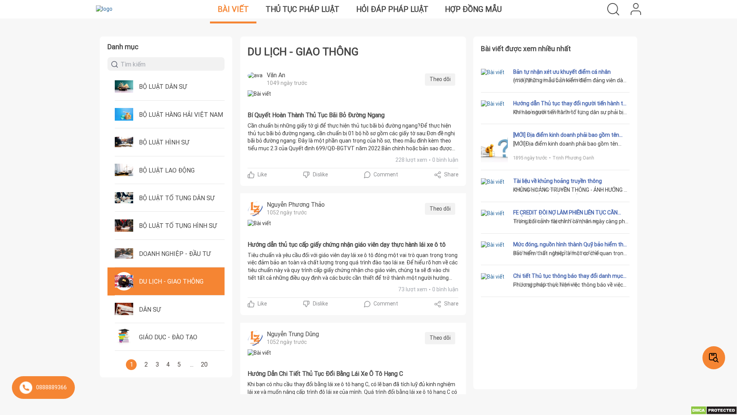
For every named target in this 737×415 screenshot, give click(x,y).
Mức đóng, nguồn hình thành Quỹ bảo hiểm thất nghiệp (571, 244)
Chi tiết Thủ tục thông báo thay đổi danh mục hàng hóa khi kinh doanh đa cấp (568, 276)
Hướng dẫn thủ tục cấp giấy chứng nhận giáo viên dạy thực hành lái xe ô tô (347, 244)
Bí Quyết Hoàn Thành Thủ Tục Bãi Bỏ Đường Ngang (316, 115)
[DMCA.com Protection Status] (714, 410)
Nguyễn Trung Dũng (293, 334)
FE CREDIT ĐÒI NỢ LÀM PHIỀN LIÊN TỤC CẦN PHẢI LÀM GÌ (565, 212)
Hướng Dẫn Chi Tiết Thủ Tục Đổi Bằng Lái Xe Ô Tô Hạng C (325, 373)
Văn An (276, 75)
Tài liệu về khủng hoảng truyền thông (557, 181)
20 (204, 364)
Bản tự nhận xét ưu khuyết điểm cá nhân (562, 72)
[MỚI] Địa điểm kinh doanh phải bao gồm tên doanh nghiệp (566, 135)
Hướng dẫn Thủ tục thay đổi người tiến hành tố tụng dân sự (569, 103)
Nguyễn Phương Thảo (296, 204)
